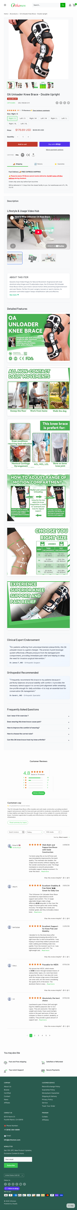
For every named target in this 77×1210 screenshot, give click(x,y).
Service (45, 1103)
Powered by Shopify (10, 1203)
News (6, 1099)
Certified (7, 1093)
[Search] (62, 5)
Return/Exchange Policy (51, 1086)
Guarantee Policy (48, 1090)
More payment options (54, 150)
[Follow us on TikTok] (24, 1184)
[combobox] (34, 832)
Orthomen (11, 103)
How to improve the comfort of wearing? (38, 728)
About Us (7, 1086)
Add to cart (22, 144)
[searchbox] (14, 832)
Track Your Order (48, 1106)
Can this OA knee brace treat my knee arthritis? (38, 740)
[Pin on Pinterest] (60, 102)
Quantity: (10, 137)
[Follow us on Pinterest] (16, 1184)
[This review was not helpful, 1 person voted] (67, 957)
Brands (6, 1090)
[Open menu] (5, 5)
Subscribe (11, 1165)
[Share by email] (68, 102)
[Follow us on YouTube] (20, 1184)
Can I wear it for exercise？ (38, 716)
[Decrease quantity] (18, 137)
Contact (7, 1096)
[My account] (70, 5)
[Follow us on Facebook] (5, 1184)
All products (14, 14)
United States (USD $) (12, 1175)
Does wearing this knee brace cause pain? (38, 722)
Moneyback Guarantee (50, 1093)
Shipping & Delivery (49, 1096)
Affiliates (45, 1120)
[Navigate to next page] (50, 1035)
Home (6, 14)
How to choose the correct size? (38, 734)
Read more (45, 871)
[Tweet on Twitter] (64, 102)
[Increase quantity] (28, 137)
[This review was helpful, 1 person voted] (63, 878)
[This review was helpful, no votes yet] (63, 990)
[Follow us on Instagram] (13, 1184)
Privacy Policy (47, 1099)
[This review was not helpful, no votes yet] (67, 878)
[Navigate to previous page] (27, 1035)
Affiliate (7, 1103)
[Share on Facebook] (57, 102)
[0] (74, 5)
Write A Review (38, 793)
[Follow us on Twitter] (9, 1184)
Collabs (45, 1117)
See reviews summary (41, 110)
